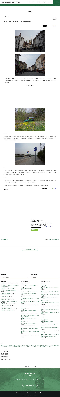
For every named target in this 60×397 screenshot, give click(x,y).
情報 (2, 345)
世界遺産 (35, 346)
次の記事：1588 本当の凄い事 (51, 239)
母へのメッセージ (24, 321)
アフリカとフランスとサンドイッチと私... (28, 323)
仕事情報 (50, 2)
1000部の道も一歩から (5, 299)
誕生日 (42, 345)
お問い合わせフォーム (30, 385)
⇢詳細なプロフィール (48, 226)
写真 (24, 345)
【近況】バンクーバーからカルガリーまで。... (29, 313)
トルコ (20, 346)
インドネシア (5, 345)
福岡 (11, 345)
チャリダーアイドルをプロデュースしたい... (29, 291)
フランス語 (52, 345)
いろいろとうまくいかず (5, 305)
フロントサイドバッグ (25, 308)
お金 (38, 346)
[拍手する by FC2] (54, 26)
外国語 (45, 345)
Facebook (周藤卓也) (20, 392)
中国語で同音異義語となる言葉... (27, 288)
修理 (43, 345)
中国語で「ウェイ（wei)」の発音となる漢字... (49, 297)
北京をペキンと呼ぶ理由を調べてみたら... (48, 336)
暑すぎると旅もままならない (6, 293)
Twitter (42, 392)
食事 (14, 345)
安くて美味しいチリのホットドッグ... (28, 295)
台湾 (40, 346)
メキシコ (3, 346)
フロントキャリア (44, 319)
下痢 (18, 345)
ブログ (33, 2)
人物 (8, 346)
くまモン (39, 345)
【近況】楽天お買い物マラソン (6, 308)
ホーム (28, 2)
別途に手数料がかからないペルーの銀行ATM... (29, 293)
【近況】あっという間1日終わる (7, 310)
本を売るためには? (4, 296)
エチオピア (32, 346)
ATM (37, 346)
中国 (26, 345)
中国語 (28, 346)
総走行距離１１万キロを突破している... (28, 325)
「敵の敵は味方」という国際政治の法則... (28, 310)
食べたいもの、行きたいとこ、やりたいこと (9, 301)
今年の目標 (17, 346)
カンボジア (21, 345)
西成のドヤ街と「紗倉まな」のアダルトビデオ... (50, 334)
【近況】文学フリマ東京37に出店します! (8, 288)
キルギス (48, 346)
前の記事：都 (5, 239)
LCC (27, 345)
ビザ (26, 346)
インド (33, 345)
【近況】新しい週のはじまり (6, 303)
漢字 (58, 345)
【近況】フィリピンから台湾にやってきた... (29, 318)
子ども (44, 346)
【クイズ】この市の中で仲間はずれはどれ (8, 290)
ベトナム (23, 346)
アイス (16, 345)
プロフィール (43, 285)
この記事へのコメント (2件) (30, 249)
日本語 (6, 346)
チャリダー (35, 345)
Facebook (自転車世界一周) (33, 392)
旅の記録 (38, 2)
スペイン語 (13, 346)
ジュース (10, 345)
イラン (31, 345)
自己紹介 (44, 2)
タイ (50, 346)
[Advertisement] (20, 96)
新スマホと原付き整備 (5, 298)
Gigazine (55, 345)
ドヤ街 (42, 346)
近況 (55, 18)
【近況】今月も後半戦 (5, 294)
